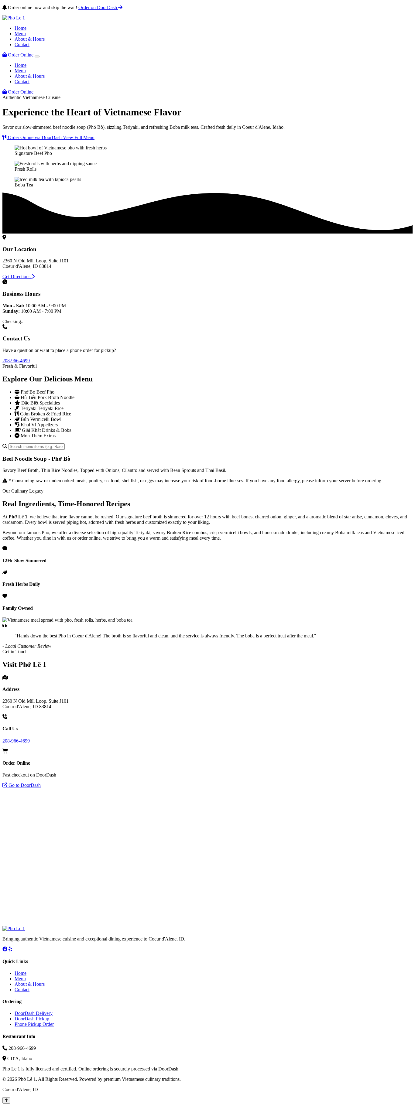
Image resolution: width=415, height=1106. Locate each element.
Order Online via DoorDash (35, 137)
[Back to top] (6, 1100)
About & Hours (30, 39)
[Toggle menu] (37, 56)
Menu (20, 33)
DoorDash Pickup (32, 1018)
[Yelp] (10, 949)
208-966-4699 (16, 360)
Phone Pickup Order (34, 1024)
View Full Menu (78, 137)
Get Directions (17, 276)
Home (20, 28)
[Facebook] (4, 949)
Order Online (21, 54)
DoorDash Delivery (34, 1013)
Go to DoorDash (24, 785)
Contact (22, 44)
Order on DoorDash (98, 7)
